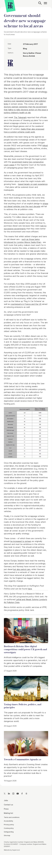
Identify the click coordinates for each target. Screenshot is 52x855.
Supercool (16, 850)
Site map (7, 835)
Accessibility (8, 821)
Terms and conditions (11, 817)
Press (6, 809)
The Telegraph (20, 117)
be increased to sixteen (20, 541)
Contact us (8, 805)
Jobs (6, 800)
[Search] (40, 3)
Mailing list (8, 813)
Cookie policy (9, 828)
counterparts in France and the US (26, 304)
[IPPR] (10, 5)
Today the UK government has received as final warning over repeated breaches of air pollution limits (25, 101)
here (30, 588)
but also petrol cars (21, 569)
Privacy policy (9, 824)
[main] (26, 394)
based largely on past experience (33, 184)
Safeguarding (9, 832)
